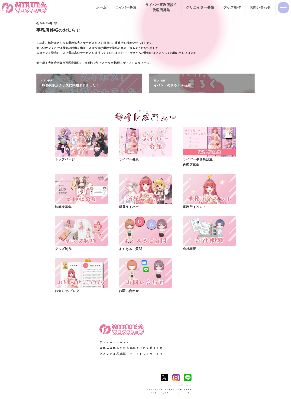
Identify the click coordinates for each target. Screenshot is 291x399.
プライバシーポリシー (178, 385)
